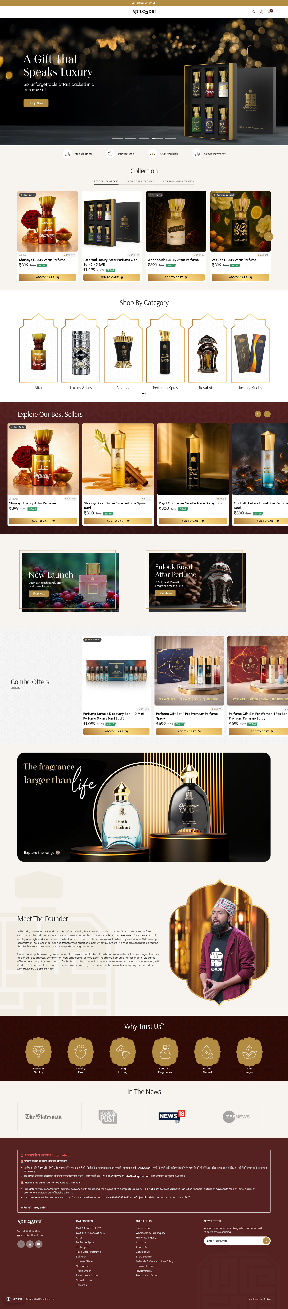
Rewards (81, 1284)
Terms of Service (146, 1266)
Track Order (83, 1270)
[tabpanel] (38, 351)
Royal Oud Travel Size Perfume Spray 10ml (190, 503)
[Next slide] (267, 414)
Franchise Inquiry (146, 1237)
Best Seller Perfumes (141, 181)
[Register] (266, 1240)
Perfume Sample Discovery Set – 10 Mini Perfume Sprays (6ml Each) (113, 716)
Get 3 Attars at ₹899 (88, 1228)
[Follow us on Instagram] (30, 1244)
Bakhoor (81, 1256)
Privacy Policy (144, 1270)
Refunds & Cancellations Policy (154, 1261)
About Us (141, 1247)
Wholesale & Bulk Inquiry (150, 1232)
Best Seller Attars (106, 181)
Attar (79, 1237)
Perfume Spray (85, 1242)
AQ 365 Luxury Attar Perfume (234, 260)
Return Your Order (87, 1275)
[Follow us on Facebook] (21, 1244)
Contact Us (143, 1251)
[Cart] (269, 11)
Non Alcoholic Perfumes (178, 181)
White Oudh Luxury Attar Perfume (173, 260)
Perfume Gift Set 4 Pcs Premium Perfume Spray (187, 716)
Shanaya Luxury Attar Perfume (42, 260)
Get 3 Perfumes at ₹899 (90, 1232)
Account (141, 1242)
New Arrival (83, 1266)
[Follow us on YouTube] (38, 1244)
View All (15, 687)
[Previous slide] (258, 414)
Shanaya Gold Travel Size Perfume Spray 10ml (115, 505)
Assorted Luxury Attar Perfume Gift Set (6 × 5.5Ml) (110, 262)
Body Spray (83, 1247)
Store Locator (84, 1280)
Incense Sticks (84, 1261)
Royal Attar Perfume (88, 1251)
